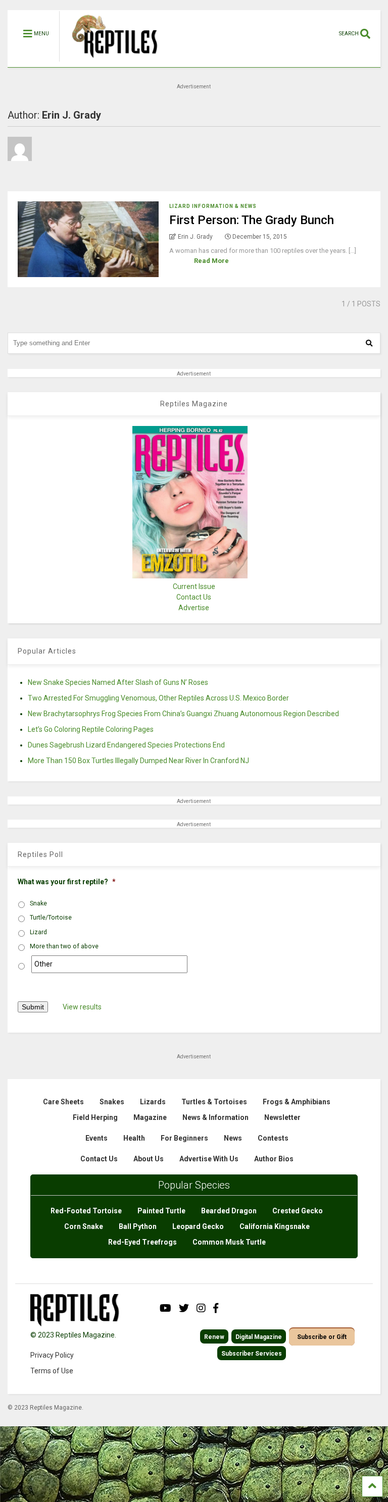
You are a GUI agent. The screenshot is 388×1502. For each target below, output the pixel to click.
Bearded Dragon (229, 1211)
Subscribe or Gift (322, 1336)
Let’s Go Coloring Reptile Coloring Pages (91, 729)
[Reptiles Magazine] (111, 62)
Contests (273, 1138)
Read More (211, 260)
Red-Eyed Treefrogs (142, 1242)
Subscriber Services (251, 1353)
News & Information (215, 1117)
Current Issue (194, 586)
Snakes (112, 1102)
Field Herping (95, 1117)
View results (82, 1007)
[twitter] (184, 1308)
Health (134, 1138)
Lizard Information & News (213, 206)
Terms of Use (51, 1371)
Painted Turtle (161, 1211)
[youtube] (165, 1308)
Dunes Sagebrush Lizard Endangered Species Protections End (126, 745)
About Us (148, 1159)
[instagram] (201, 1308)
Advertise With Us (208, 1159)
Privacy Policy (52, 1355)
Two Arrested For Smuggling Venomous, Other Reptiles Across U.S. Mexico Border (158, 698)
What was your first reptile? (67, 882)
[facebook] (215, 1308)
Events (96, 1138)
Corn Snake (83, 1226)
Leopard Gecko (198, 1226)
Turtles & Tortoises (214, 1102)
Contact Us (193, 597)
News (233, 1138)
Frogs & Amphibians (296, 1102)
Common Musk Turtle (229, 1242)
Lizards (153, 1102)
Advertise (193, 608)
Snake (38, 903)
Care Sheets (63, 1102)
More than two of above (64, 946)
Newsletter (282, 1117)
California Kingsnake (274, 1226)
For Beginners (184, 1138)
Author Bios (274, 1159)
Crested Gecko (297, 1211)
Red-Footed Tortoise (86, 1211)
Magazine (150, 1117)
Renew (214, 1336)
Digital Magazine (258, 1336)
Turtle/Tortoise (51, 917)
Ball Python (138, 1226)
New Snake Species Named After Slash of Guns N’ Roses (118, 682)
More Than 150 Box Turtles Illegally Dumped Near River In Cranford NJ (138, 761)
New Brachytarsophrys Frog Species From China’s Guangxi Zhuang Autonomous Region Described (183, 714)
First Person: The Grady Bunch (251, 220)
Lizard (38, 932)
